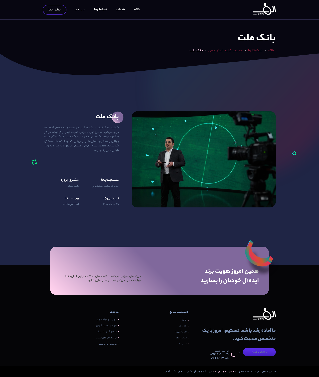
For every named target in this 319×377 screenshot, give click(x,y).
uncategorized (70, 204)
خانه (271, 50)
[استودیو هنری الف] (264, 9)
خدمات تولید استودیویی (225, 50)
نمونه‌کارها (255, 50)
